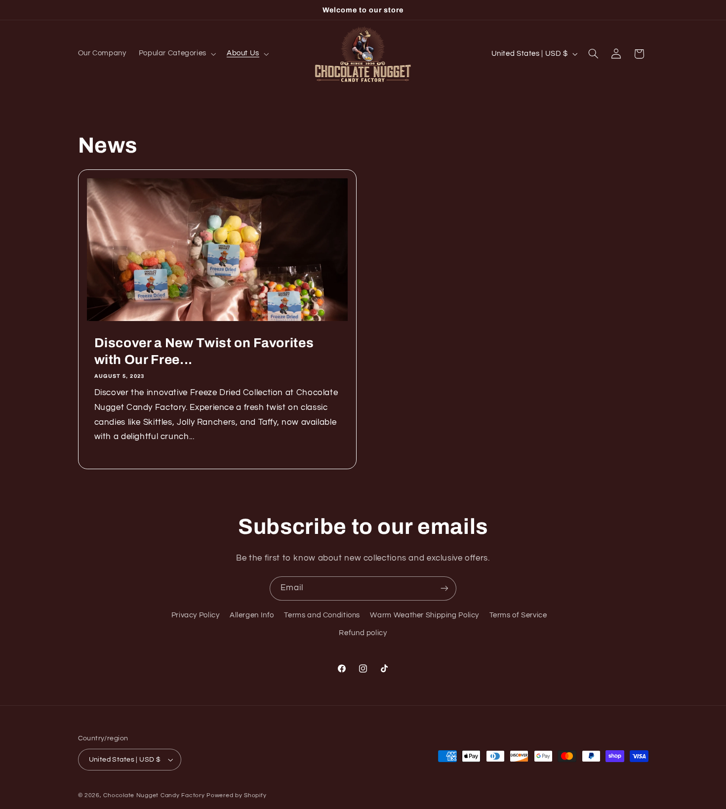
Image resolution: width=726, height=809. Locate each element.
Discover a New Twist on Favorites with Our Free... (204, 351)
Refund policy (363, 633)
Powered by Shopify (236, 795)
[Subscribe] (444, 588)
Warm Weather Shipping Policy (424, 615)
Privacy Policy (195, 615)
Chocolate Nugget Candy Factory (153, 795)
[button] (176, 54)
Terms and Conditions (322, 615)
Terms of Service (518, 615)
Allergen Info (252, 615)
